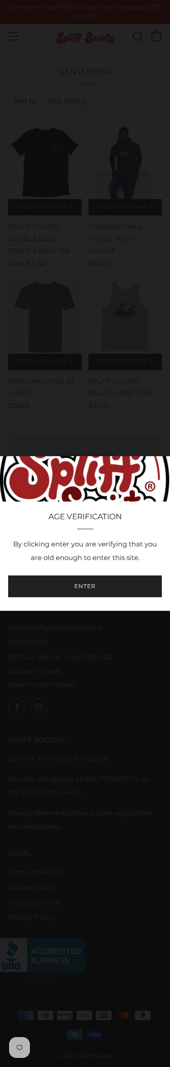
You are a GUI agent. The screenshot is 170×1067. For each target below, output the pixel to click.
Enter (85, 586)
